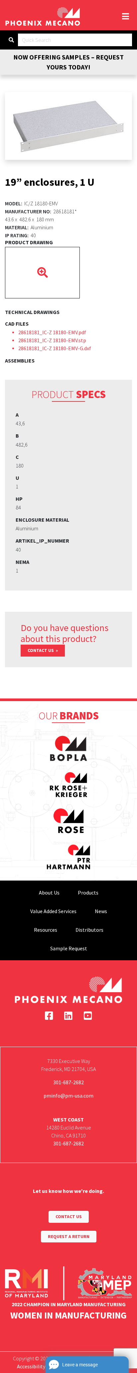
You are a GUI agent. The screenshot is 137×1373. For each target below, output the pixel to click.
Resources (45, 929)
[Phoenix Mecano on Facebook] (49, 1016)
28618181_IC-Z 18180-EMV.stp (52, 340)
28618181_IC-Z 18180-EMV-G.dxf (54, 348)
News (101, 911)
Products (88, 892)
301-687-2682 (68, 1082)
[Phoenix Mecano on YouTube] (88, 1016)
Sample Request (68, 948)
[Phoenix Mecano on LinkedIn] (68, 1016)
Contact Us (41, 650)
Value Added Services (53, 911)
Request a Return (68, 1236)
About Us (49, 892)
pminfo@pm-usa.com (68, 1095)
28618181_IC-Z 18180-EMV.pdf (52, 332)
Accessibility (31, 1366)
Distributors (89, 929)
